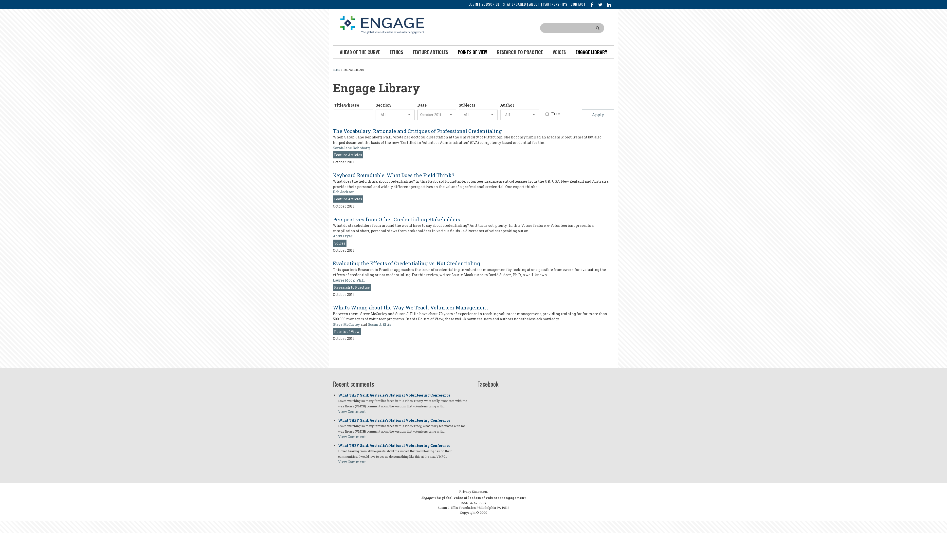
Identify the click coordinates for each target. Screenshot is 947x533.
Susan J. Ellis (379, 324)
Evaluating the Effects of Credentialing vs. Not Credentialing (406, 263)
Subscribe (490, 4)
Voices (339, 243)
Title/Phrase (346, 105)
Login (473, 4)
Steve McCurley (346, 324)
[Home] (382, 24)
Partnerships (555, 4)
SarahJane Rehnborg (351, 148)
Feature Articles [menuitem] (430, 52)
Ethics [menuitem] (396, 52)
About (534, 4)
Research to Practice (352, 287)
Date (422, 105)
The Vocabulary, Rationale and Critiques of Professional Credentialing (417, 131)
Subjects (467, 105)
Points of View (347, 331)
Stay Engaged (514, 4)
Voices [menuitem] (559, 52)
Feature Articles (348, 154)
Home (336, 70)
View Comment (352, 411)
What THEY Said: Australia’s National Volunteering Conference (394, 395)
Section (383, 105)
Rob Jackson (344, 192)
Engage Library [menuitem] (591, 52)
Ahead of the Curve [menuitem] (360, 52)
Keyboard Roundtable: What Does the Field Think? (393, 175)
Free (555, 113)
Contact (578, 4)
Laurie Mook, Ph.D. (349, 280)
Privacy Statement (473, 491)
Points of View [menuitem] (472, 52)
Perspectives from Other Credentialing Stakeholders (396, 219)
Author (507, 105)
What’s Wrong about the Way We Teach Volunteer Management (410, 307)
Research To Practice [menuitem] (520, 52)
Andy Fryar (342, 236)
